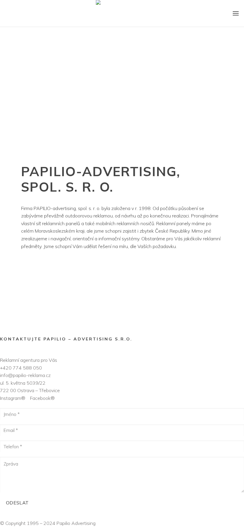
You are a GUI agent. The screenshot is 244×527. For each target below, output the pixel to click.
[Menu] (236, 13)
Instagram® (14, 398)
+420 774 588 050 (21, 368)
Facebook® (42, 398)
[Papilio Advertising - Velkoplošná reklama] (122, 13)
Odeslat (17, 503)
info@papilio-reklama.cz (25, 375)
